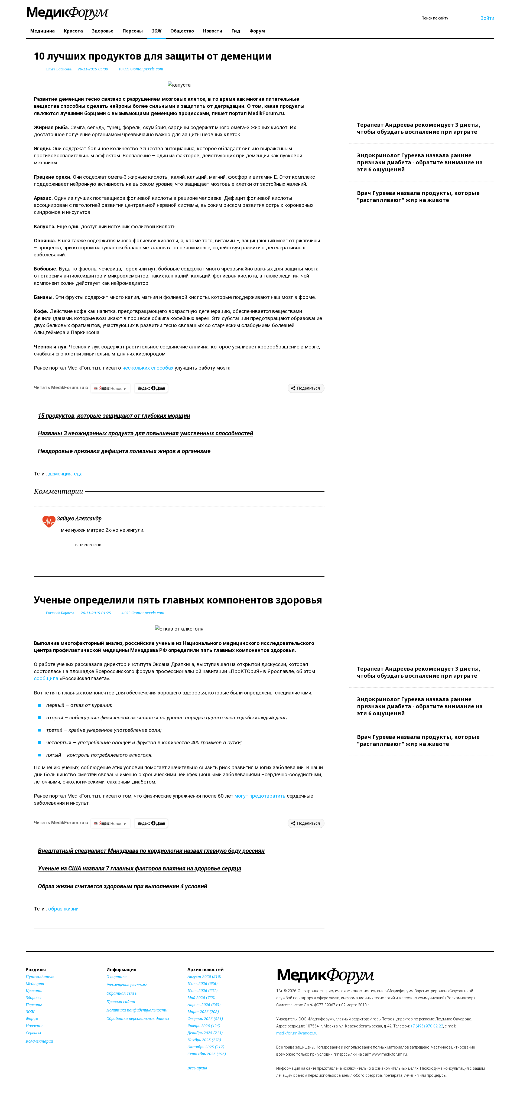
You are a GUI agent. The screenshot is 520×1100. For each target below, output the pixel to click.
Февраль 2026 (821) (205, 1018)
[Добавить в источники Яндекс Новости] (113, 1029)
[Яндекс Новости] (110, 388)
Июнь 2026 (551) (202, 990)
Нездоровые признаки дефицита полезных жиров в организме (124, 451)
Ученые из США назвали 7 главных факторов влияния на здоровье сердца (139, 868)
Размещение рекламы (126, 984)
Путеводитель (40, 976)
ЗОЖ (156, 31)
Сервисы (33, 1032)
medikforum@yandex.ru (296, 1033)
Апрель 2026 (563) (203, 1004)
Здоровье (102, 31)
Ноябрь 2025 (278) (204, 1039)
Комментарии (39, 1041)
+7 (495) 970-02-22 (427, 1026)
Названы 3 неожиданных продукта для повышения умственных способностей (145, 433)
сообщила (46, 678)
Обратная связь (121, 993)
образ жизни (63, 909)
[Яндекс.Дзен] (151, 388)
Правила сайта (120, 1001)
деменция (60, 474)
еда (78, 474)
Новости (212, 31)
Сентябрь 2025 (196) (206, 1053)
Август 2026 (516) (204, 976)
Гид (236, 31)
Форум (257, 31)
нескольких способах (147, 368)
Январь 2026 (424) (203, 1025)
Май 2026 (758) (201, 997)
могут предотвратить (260, 796)
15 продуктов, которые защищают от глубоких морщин (114, 415)
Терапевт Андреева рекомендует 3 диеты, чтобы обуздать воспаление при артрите (418, 128)
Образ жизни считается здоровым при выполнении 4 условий (122, 886)
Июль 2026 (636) (202, 983)
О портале (116, 976)
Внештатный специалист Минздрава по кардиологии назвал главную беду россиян (151, 850)
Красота (73, 31)
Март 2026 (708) (203, 1011)
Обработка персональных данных (137, 1018)
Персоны (133, 31)
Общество (182, 31)
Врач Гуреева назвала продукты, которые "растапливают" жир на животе (418, 196)
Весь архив (197, 1067)
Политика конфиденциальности (136, 1010)
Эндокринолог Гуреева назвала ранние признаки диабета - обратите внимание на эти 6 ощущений (420, 162)
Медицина (42, 31)
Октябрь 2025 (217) (205, 1046)
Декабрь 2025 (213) (205, 1032)
